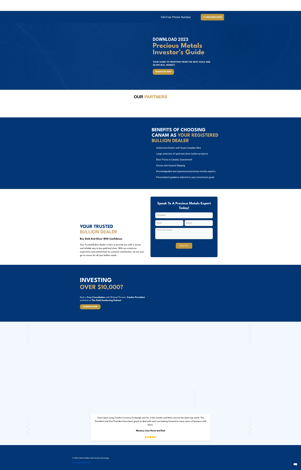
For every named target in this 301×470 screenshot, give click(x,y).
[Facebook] (204, 460)
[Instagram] (225, 460)
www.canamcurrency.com (81, 463)
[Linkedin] (218, 460)
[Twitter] (211, 460)
